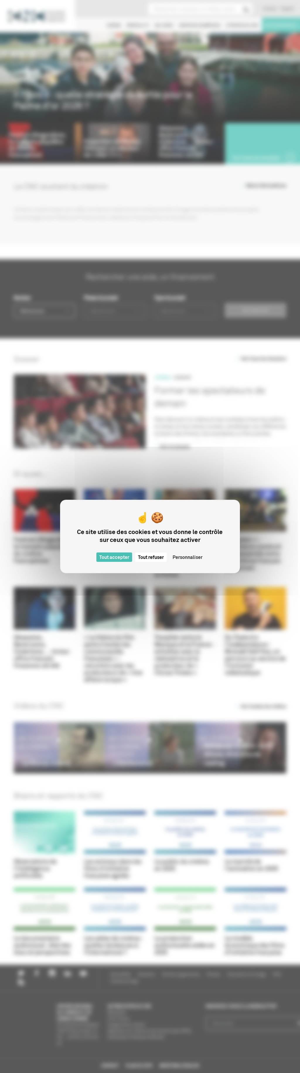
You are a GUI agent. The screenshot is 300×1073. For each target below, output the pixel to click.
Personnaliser (187, 557)
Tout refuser (151, 557)
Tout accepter (114, 557)
